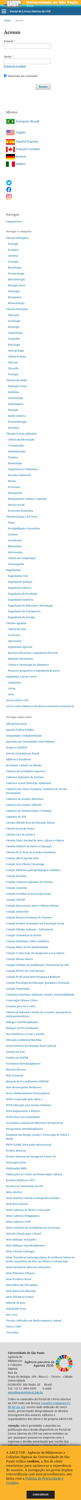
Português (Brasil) (27, 121)
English (20, 132)
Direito (12, 481)
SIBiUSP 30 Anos (16, 1302)
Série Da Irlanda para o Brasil (23, 1233)
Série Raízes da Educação (21, 1291)
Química (13, 534)
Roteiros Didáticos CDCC (20, 1180)
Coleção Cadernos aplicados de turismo (29, 882)
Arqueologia (15, 332)
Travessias (12, 1332)
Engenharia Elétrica (19, 587)
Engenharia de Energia (21, 617)
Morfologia (14, 267)
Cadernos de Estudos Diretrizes (25, 799)
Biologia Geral (16, 285)
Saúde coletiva (16, 416)
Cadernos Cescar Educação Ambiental (28, 783)
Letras (12, 688)
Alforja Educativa (16, 723)
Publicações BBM (16, 1168)
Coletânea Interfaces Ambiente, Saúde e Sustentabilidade (40, 994)
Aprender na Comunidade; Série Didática (30, 741)
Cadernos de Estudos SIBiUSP (23, 805)
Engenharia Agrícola (20, 647)
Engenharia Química (20, 582)
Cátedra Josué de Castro (20, 828)
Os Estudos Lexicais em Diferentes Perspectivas (34, 1123)
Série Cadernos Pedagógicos (23, 1216)
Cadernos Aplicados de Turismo (25, 777)
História (13, 362)
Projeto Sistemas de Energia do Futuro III (31, 1156)
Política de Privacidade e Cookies (35, 1480)
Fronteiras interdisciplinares (23, 1063)
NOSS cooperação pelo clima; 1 (24, 1099)
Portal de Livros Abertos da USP (30, 11)
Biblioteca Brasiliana (18, 759)
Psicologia (14, 344)
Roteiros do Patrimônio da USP (24, 1186)
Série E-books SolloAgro (20, 1251)
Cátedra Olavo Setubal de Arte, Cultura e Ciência (35, 840)
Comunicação (16, 445)
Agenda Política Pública (20, 729)
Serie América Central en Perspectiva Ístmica (33, 1198)
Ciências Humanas (17, 309)
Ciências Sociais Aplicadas (21, 433)
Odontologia (15, 398)
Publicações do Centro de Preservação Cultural (34, 1174)
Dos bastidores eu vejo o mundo (25, 1034)
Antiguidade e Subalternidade (24, 735)
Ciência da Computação (22, 558)
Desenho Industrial (19, 475)
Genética (13, 255)
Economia (14, 487)
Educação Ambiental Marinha (23, 1040)
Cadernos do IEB (16, 816)
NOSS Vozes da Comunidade (23, 1117)
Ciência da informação (21, 439)
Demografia (15, 493)
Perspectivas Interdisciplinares (24, 1129)
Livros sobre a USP (17, 700)
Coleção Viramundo (18, 988)
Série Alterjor (14, 1192)
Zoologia (13, 261)
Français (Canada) (27, 149)
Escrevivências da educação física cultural (31, 1046)
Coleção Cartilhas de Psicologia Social (28, 893)
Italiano (20, 164)
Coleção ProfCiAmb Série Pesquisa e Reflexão (33, 977)
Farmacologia (16, 273)
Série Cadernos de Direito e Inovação (28, 1210)
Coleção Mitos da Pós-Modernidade (27, 947)
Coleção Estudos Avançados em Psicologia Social (35, 923)
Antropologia (16, 350)
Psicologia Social (16, 1162)
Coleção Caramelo (17, 888)
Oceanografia (16, 564)
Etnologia (13, 327)
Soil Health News (16, 1308)
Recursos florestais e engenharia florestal (33, 653)
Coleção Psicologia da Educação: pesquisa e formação (38, 982)
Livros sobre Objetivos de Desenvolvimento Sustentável (40, 706)
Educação (13, 315)
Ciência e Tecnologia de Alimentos (28, 664)
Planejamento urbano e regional (27, 499)
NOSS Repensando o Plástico (23, 1111)
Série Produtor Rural (18, 1279)
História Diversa (16, 1069)
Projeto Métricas (16, 1150)
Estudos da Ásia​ (15, 1051)
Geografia (14, 338)
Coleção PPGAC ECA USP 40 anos (25, 971)
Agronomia (14, 641)
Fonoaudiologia (17, 421)
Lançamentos (14, 221)
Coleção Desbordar (17, 911)
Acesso (43, 86)
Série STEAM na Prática (20, 1297)
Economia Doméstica (20, 510)
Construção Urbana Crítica (22, 1000)
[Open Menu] (4, 11)
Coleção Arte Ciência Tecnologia (25, 864)
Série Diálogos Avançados (21, 1239)
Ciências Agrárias (16, 623)
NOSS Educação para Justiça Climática (28, 1105)
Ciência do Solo (17, 629)
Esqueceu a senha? (15, 66)
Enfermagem (15, 404)
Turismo (13, 457)
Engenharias (13, 570)
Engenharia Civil (18, 576)
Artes (11, 694)
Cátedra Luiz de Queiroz (20, 834)
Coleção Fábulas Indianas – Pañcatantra (29, 929)
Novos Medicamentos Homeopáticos (28, 1093)
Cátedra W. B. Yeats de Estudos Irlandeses (31, 852)
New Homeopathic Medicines (23, 1087)
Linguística (14, 682)
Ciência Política (17, 356)
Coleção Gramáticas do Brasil (23, 935)
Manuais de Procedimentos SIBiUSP (27, 1081)
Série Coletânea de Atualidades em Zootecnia (33, 1227)
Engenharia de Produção (22, 593)
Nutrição (13, 410)
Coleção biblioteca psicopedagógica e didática (33, 870)
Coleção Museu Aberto (19, 959)
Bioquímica (15, 297)
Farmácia (13, 427)
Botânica (13, 249)
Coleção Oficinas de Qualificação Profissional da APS (37, 965)
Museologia (15, 463)
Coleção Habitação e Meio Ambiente (27, 941)
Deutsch (20, 156)
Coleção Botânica (16, 876)
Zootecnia (14, 635)
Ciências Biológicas (17, 238)
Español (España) (27, 141)
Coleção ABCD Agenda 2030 (22, 858)
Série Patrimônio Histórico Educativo (28, 1267)
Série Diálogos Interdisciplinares (25, 1245)
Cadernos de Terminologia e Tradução (29, 810)
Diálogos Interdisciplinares (22, 1022)
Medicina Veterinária (20, 658)
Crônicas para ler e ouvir (21, 1006)
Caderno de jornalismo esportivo (26, 771)
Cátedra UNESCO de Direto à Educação (29, 846)
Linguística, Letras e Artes (21, 676)
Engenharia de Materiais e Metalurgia (30, 605)
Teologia (13, 374)
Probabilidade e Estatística (24, 528)
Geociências (15, 540)
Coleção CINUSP (15, 899)
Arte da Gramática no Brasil (22, 753)
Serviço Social (16, 504)
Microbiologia (16, 279)
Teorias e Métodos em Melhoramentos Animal (34, 1320)
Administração (17, 451)
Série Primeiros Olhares (20, 1273)
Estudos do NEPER (17, 1057)
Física (11, 522)
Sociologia (14, 321)
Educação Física (17, 386)
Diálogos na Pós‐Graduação (22, 1028)
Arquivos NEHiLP (16, 747)
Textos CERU (13, 1326)
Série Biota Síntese (17, 1204)
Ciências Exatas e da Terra (21, 516)
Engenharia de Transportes (24, 611)
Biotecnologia (16, 303)
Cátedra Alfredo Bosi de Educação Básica (30, 822)
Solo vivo (11, 1314)
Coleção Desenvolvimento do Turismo (29, 917)
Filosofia (13, 368)
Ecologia (13, 244)
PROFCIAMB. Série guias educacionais (29, 1144)
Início (7, 20)
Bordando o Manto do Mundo (24, 765)
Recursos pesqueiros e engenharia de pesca (34, 670)
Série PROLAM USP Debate (22, 1285)
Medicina (13, 392)
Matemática (15, 546)
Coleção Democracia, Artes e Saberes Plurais (32, 905)
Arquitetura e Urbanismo (23, 469)
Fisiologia (14, 291)
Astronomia (15, 552)
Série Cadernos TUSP (18, 1221)
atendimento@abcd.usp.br (25, 1392)
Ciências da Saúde (16, 380)
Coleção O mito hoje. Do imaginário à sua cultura (35, 953)
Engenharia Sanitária (20, 599)
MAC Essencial (14, 1075)
